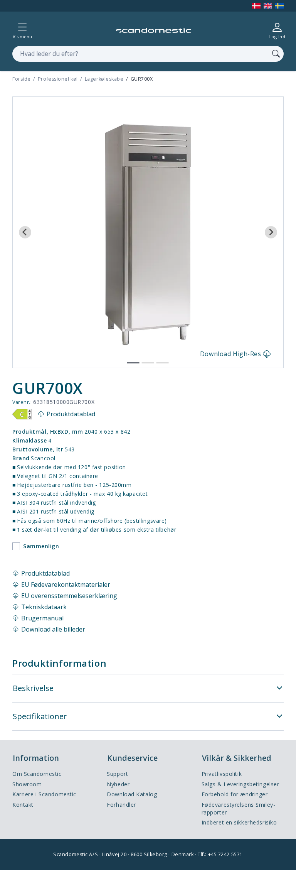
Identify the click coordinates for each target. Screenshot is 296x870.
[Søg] (276, 53)
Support (117, 773)
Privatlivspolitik (222, 773)
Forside (21, 79)
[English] (268, 6)
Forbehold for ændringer (235, 794)
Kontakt (23, 804)
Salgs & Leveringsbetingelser (240, 784)
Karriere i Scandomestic (44, 794)
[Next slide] (271, 232)
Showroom (27, 784)
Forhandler (121, 804)
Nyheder (118, 784)
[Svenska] (279, 6)
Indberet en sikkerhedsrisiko (239, 822)
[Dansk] (256, 6)
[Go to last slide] (25, 232)
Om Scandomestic (36, 773)
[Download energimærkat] (22, 414)
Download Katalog (132, 794)
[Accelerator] (153, 30)
